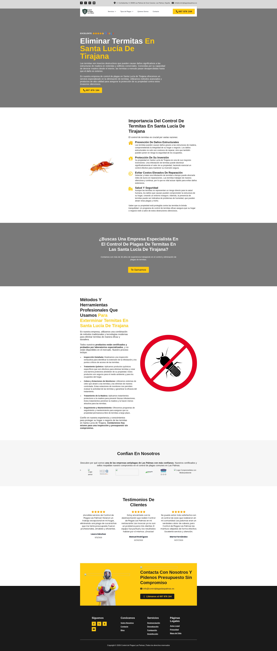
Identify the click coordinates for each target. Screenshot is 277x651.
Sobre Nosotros (127, 623)
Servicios (111, 11)
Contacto (156, 11)
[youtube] (94, 3)
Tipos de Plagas (125, 11)
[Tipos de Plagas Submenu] (133, 11)
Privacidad (174, 630)
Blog (123, 630)
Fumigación (152, 630)
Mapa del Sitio (175, 633)
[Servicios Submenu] (116, 11)
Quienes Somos (143, 11)
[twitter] (85, 3)
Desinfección (152, 634)
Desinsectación (153, 623)
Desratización (153, 627)
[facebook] (81, 3)
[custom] (90, 3)
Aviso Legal (175, 626)
